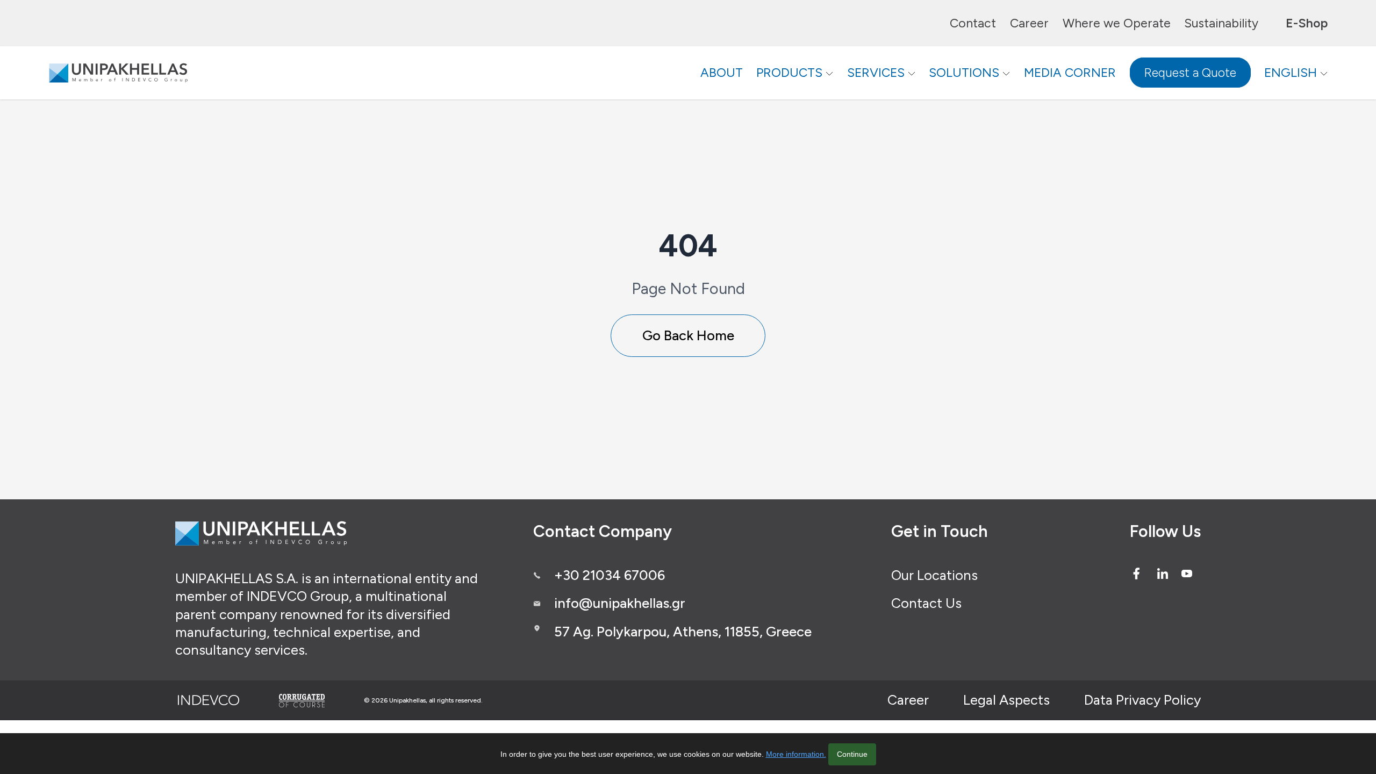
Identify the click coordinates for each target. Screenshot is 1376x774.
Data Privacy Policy (1142, 700)
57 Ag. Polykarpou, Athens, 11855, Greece (683, 632)
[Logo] (118, 72)
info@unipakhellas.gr (619, 603)
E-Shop (1307, 23)
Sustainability (1221, 23)
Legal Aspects (1006, 700)
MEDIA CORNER (1070, 72)
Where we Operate (1117, 23)
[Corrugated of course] (302, 700)
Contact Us (926, 603)
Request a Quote (1190, 72)
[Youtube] (1186, 573)
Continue (852, 754)
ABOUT (721, 72)
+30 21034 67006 (609, 575)
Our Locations (934, 575)
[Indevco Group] (208, 700)
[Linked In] (1162, 573)
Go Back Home (688, 335)
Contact (973, 23)
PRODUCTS (789, 72)
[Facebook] (1136, 573)
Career (1029, 23)
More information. (796, 754)
